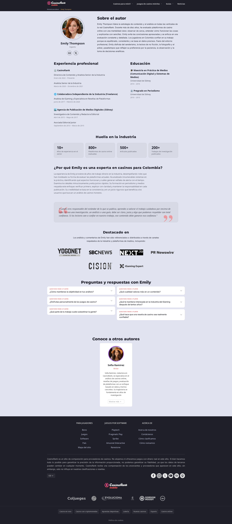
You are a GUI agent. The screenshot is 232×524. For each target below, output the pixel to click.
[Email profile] (69, 53)
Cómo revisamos (147, 443)
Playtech (116, 430)
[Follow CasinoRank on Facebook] (153, 475)
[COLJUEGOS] (77, 498)
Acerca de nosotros (147, 430)
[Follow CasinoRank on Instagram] (159, 475)
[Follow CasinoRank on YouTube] (170, 475)
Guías (168, 4)
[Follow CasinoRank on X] (165, 475)
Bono (84, 430)
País (84, 443)
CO (50, 475)
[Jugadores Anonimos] (93, 498)
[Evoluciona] (113, 498)
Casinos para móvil (122, 4)
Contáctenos (147, 434)
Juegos (84, 434)
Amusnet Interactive (115, 443)
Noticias (181, 4)
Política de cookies (116, 520)
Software (84, 438)
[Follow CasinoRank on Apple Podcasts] (182, 475)
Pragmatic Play (115, 434)
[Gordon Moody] (147, 498)
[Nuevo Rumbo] (132, 498)
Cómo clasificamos (147, 438)
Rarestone (115, 447)
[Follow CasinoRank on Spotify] (176, 475)
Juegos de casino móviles (148, 4)
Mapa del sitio (84, 447)
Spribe (116, 438)
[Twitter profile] (75, 53)
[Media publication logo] (69, 252)
